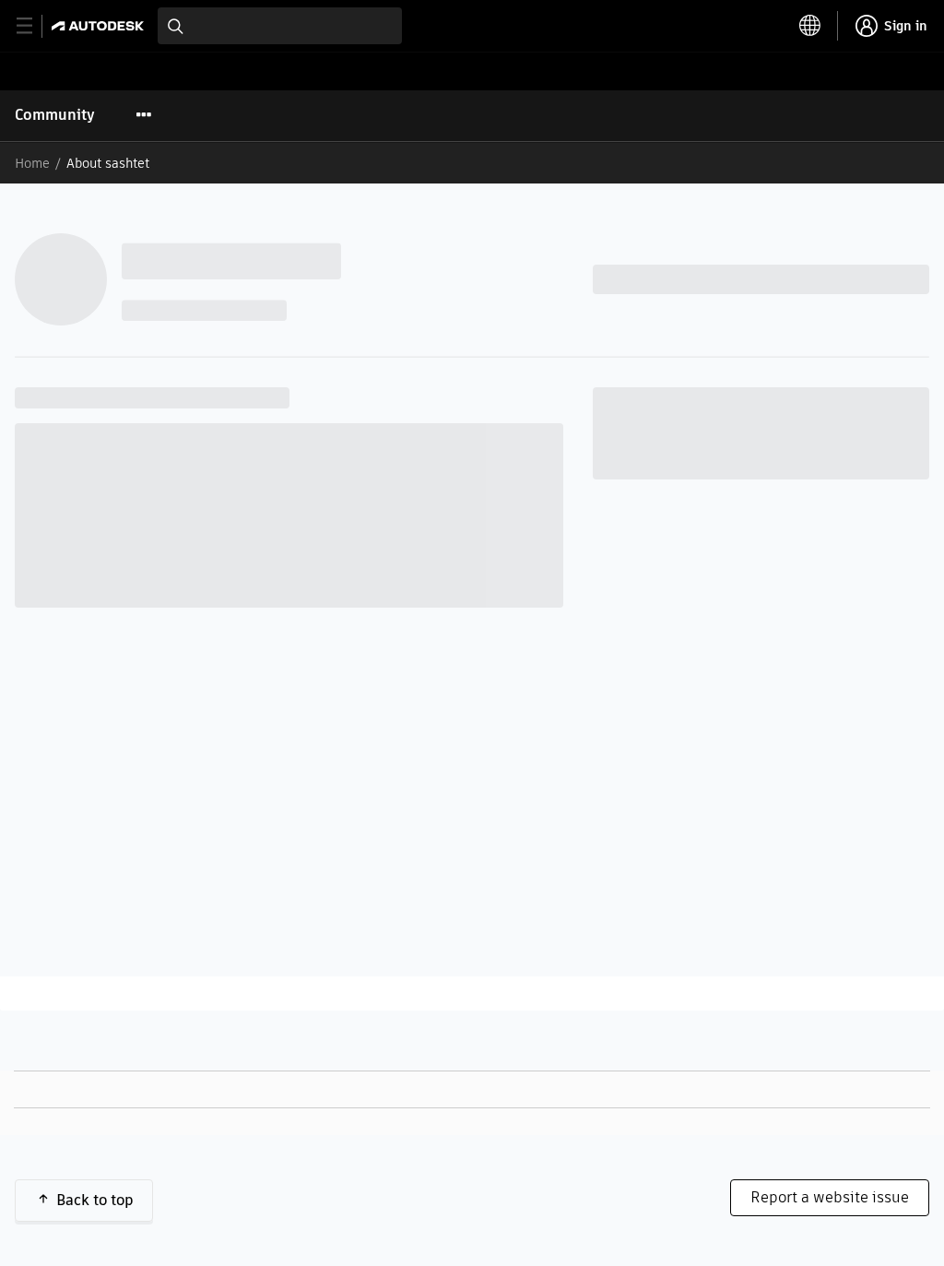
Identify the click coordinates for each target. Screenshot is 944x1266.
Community (55, 114)
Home (32, 163)
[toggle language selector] (810, 25)
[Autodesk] (100, 25)
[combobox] (280, 25)
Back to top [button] (95, 1200)
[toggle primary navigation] (35, 26)
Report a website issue (829, 1197)
